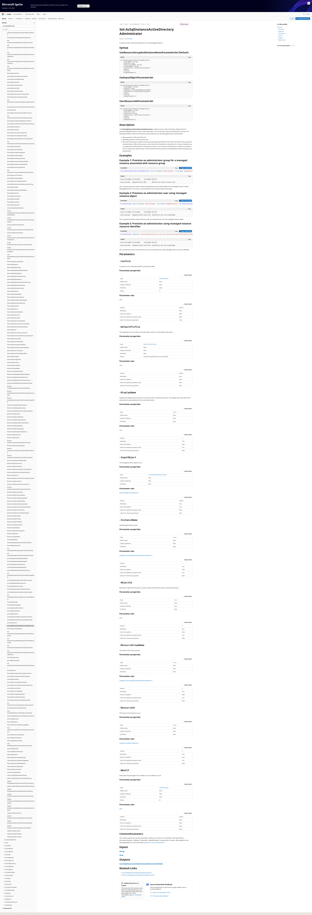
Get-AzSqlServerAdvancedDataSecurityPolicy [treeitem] (19, 121)
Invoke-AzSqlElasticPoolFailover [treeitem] (15, 225)
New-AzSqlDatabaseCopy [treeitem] (14, 267)
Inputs (280, 36)
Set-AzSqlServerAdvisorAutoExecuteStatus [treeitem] (18, 676)
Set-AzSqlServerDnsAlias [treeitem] (13, 688)
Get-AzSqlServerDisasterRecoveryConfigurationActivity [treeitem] (20, 142)
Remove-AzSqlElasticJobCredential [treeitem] (16, 420)
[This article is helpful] (292, 46)
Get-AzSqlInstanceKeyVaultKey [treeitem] (15, 79)
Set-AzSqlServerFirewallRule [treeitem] (14, 691)
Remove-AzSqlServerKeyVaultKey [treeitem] (16, 501)
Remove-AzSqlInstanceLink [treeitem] (14, 463)
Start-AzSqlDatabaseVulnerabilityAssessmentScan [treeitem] (20, 716)
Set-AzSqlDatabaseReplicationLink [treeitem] (16, 583)
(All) (120, 300)
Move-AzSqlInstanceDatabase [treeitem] (15, 261)
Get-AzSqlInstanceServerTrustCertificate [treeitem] (18, 94)
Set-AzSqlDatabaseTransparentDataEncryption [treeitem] (19, 592)
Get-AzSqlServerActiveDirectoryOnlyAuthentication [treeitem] (19, 117)
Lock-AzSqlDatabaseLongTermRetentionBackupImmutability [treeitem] (20, 256)
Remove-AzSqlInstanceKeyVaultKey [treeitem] (16, 460)
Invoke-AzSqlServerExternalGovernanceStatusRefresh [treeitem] (19, 243)
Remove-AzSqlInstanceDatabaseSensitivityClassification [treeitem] (20, 456)
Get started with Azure (302, 18)
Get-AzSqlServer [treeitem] (11, 110)
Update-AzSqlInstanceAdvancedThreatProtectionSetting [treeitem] (20, 795)
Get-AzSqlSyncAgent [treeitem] (12, 187)
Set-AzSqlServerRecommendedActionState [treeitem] (18, 700)
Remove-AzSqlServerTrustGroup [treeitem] (16, 510)
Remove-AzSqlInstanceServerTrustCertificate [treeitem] (19, 469)
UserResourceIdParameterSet (128, 743)
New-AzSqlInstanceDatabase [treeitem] (15, 312)
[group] (156, 171)
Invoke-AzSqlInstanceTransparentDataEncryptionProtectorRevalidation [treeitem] (20, 237)
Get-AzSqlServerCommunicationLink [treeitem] (17, 133)
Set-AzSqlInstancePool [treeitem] (13, 660)
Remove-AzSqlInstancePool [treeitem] (14, 466)
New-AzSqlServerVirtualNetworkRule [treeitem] (17, 353)
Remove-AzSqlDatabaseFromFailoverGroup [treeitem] (18, 380)
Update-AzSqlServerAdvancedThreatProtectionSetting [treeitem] (19, 822)
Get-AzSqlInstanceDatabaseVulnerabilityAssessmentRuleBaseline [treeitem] (20, 54)
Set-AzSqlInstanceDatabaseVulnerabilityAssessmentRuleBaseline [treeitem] (20, 652)
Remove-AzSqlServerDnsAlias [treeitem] (15, 492)
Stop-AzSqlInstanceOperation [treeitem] (15, 766)
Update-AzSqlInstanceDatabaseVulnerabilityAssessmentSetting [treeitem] (20, 808)
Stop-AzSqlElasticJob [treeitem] (12, 748)
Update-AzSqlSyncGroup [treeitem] (13, 831)
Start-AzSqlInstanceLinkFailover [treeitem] (15, 734)
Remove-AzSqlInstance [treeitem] (13, 437)
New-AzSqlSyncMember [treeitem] (13, 365)
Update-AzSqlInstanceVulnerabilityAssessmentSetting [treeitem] (19, 817)
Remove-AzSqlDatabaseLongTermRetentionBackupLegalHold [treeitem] (20, 400)
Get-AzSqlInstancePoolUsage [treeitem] (15, 91)
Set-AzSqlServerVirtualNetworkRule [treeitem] (16, 708)
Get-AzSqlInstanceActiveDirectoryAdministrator (137, 873)
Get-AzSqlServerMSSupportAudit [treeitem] (16, 158)
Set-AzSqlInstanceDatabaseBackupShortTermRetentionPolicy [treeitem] (20, 640)
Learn (121, 24)
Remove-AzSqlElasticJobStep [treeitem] (15, 426)
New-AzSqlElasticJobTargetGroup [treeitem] (16, 303)
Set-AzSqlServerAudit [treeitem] (13, 679)
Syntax (280, 27)
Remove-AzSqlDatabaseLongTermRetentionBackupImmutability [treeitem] (20, 393)
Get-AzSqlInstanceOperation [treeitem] (15, 85)
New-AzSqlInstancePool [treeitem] (13, 318)
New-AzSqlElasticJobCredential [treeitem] (15, 297)
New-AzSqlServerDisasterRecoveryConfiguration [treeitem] (20, 335)
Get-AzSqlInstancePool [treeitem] (13, 88)
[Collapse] (34, 22)
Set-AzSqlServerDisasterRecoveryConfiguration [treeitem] (20, 685)
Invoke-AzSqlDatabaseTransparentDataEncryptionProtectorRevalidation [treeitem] (20, 213)
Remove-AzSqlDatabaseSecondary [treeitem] (16, 408)
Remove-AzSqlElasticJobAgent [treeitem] (15, 417)
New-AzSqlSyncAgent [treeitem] (13, 356)
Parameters (281, 33)
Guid (175, 600)
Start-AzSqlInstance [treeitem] (12, 722)
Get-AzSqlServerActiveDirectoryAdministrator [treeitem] (19, 113)
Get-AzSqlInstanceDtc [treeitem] (13, 73)
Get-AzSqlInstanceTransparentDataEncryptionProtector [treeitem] (20, 102)
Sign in (308, 14)
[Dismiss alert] (308, 3)
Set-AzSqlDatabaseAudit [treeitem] (13, 545)
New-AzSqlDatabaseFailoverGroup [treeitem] (16, 276)
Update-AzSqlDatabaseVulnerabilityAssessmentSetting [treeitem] (20, 790)
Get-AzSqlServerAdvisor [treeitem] (13, 127)
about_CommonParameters (155, 842)
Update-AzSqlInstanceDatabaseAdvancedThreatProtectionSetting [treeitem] (20, 801)
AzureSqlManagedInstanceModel (157, 474)
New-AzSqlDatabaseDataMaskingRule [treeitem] (17, 270)
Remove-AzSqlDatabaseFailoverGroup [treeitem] (17, 377)
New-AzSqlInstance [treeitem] (12, 309)
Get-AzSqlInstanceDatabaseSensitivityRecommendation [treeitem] (20, 47)
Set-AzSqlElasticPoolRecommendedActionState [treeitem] (19, 620)
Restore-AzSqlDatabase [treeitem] (13, 527)
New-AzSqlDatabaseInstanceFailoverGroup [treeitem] (18, 282)
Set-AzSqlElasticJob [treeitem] (12, 602)
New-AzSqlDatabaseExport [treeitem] (14, 273)
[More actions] (191, 24)
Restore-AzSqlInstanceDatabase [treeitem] (16, 530)
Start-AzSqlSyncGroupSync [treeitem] (14, 737)
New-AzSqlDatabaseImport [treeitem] (14, 279)
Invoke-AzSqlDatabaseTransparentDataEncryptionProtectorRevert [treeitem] (20, 220)
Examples (280, 31)
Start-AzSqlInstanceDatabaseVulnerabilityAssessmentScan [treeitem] (20, 730)
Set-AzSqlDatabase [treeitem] (12, 539)
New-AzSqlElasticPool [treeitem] (13, 306)
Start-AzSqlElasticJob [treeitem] (12, 719)
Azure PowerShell (135, 24)
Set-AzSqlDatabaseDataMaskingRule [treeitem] (17, 561)
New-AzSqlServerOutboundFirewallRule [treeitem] (18, 347)
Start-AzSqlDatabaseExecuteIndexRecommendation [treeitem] (19, 712)
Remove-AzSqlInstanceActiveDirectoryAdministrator (139, 875)
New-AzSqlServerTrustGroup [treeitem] (15, 350)
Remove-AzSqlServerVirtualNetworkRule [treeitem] (18, 513)
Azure (126, 24)
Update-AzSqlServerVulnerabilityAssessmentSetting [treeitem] (19, 827)
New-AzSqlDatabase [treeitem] (12, 264)
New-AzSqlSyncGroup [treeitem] (13, 362)
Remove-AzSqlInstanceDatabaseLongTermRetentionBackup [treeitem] (20, 450)
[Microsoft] (3, 14)
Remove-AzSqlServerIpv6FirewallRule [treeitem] (17, 498)
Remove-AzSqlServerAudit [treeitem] (14, 481)
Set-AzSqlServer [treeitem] (11, 670)
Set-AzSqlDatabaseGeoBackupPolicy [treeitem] (17, 567)
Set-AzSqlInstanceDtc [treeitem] (13, 657)
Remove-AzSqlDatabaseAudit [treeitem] (15, 371)
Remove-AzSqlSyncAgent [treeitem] (14, 516)
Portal (292, 18)
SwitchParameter (164, 278)
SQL (148, 24)
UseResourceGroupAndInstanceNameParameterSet (135, 555)
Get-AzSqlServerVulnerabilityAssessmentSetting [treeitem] (20, 184)
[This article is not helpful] (294, 46)
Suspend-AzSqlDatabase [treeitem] (13, 772)
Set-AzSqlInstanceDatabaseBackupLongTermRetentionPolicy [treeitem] (20, 633)
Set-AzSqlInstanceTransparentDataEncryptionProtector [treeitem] (20, 665)
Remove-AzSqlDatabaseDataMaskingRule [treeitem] (18, 374)
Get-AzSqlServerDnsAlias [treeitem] (14, 146)
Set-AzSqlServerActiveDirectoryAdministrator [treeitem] (19, 673)
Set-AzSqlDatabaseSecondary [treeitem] (15, 586)
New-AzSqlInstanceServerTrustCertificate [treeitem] (18, 324)
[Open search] (304, 14)
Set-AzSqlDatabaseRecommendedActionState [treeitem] (19, 580)
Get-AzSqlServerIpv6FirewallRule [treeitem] (16, 152)
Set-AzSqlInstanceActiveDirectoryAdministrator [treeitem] (20, 626)
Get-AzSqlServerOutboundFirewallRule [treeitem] (17, 161)
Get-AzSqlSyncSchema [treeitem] (13, 202)
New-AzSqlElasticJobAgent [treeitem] (14, 294)
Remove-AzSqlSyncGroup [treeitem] (14, 519)
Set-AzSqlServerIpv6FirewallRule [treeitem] (16, 694)
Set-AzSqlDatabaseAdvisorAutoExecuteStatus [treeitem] (19, 542)
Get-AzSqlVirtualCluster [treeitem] (13, 205)
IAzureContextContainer (150, 344)
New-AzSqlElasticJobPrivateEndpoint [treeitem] (17, 300)
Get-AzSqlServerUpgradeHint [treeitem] (15, 178)
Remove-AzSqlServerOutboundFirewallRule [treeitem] (19, 507)
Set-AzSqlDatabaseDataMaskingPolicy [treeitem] (17, 558)
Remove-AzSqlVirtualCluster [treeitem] (14, 525)
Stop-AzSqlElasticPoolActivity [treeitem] (15, 751)
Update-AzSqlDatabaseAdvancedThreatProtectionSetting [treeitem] (20, 782)
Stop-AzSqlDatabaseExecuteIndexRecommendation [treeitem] (19, 744)
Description (281, 29)
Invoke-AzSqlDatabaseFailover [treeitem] (15, 208)
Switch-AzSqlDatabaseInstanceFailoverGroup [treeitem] (19, 778)
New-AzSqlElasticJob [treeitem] (12, 291)
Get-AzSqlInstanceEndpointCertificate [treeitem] (17, 76)
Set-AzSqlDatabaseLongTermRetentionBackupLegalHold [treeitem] (20, 575)
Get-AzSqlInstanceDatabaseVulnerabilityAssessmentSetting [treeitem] (20, 68)
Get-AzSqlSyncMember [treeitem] (13, 199)
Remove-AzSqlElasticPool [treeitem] (14, 434)
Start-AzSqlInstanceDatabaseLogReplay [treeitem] (18, 725)
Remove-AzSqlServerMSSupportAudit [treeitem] (17, 504)
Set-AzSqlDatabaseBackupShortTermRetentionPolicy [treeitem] (20, 554)
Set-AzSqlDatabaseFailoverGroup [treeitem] (16, 564)
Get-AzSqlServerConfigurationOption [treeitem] (17, 135)
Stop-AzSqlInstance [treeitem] (12, 754)
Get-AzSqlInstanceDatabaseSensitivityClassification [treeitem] (20, 41)
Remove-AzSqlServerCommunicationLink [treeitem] (18, 484)
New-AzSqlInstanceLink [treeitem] (13, 315)
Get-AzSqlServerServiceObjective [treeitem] (16, 167)
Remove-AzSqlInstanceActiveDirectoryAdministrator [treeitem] (19, 441)
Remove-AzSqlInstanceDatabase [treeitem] (16, 445)
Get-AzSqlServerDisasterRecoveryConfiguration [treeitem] (20, 138)
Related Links (281, 40)
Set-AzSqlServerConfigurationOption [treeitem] (17, 682)
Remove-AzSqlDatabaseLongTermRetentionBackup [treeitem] (18, 387)
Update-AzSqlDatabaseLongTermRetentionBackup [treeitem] (20, 786)
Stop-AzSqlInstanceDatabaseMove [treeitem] (16, 763)
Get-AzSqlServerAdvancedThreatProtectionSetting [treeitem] (20, 124)
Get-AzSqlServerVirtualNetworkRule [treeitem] (16, 181)
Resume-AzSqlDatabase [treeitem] (13, 536)
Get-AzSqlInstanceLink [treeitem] (13, 82)
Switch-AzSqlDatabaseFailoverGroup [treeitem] (17, 775)
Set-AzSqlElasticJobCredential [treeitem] (15, 608)
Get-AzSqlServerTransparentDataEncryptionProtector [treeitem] (20, 171)
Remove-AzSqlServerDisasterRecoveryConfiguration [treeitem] (18, 488)
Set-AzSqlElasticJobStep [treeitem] (13, 611)
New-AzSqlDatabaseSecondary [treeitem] (15, 288)
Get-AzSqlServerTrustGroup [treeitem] (14, 175)
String (174, 412)
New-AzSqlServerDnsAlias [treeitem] (14, 338)
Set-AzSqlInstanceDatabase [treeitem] (14, 628)
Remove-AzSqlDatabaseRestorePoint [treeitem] (17, 405)
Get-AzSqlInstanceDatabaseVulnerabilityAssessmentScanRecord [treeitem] (20, 61)
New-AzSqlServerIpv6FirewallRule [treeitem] (16, 344)
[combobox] (18, 26)
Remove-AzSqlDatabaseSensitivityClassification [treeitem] (20, 411)
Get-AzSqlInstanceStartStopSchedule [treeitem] (17, 97)
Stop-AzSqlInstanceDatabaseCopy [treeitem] (16, 757)
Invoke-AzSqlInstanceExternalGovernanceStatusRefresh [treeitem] (20, 229)
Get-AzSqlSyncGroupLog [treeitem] (13, 196)
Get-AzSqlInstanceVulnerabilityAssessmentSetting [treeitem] (20, 107)
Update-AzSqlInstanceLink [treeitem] (14, 813)
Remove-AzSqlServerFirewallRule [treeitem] (16, 495)
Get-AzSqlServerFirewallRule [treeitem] (15, 149)
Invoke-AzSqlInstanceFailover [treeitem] (15, 233)
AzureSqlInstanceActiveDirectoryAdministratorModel (141, 864)
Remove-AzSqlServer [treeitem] (12, 475)
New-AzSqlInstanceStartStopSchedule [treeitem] (17, 327)
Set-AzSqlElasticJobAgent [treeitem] (14, 605)
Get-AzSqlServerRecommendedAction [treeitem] (17, 164)
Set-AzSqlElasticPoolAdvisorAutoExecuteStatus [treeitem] (19, 617)
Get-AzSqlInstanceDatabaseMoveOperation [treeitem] (19, 37)
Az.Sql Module (128, 39)
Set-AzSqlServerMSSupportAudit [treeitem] (16, 697)
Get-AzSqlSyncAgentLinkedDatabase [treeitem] (17, 190)
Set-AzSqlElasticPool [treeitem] (12, 614)
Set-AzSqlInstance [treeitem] (12, 623)
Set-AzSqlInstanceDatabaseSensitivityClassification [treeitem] (20, 646)
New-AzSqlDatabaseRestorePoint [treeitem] (16, 285)
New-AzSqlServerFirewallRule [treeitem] (15, 341)
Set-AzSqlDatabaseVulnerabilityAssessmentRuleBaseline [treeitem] (20, 597)
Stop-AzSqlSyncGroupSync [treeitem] (14, 769)
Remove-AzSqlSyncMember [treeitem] (14, 522)
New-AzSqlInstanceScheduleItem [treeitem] (16, 321)
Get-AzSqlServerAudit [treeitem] (13, 129)
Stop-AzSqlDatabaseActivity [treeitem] (14, 740)
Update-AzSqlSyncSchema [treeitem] (14, 837)
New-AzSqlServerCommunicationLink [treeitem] (17, 333)
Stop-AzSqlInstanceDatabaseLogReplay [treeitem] (17, 760)
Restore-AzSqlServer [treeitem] (12, 533)
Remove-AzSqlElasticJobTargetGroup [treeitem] (17, 431)
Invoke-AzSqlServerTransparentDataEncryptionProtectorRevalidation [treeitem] (20, 249)
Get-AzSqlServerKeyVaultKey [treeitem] (15, 155)
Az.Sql (143, 24)
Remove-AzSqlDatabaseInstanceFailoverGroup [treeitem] (19, 383)
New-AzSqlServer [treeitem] (11, 330)
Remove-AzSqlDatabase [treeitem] (13, 368)
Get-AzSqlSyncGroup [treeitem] (12, 193)
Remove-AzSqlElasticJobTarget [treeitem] (15, 429)
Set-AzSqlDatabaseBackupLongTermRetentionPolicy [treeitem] (20, 549)
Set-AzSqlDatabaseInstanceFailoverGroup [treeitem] (18, 570)
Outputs (280, 38)
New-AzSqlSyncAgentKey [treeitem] (14, 359)
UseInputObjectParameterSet (128, 493)
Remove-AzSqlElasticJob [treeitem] (13, 414)
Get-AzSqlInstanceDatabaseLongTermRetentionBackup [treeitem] (20, 32)
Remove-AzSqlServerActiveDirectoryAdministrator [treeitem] (20, 478)
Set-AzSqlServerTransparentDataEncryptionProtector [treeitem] (20, 704)
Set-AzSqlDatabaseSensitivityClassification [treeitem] (18, 589)
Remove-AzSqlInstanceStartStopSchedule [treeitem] (18, 472)
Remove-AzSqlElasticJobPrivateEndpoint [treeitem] (18, 423)
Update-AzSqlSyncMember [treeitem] (14, 834)
